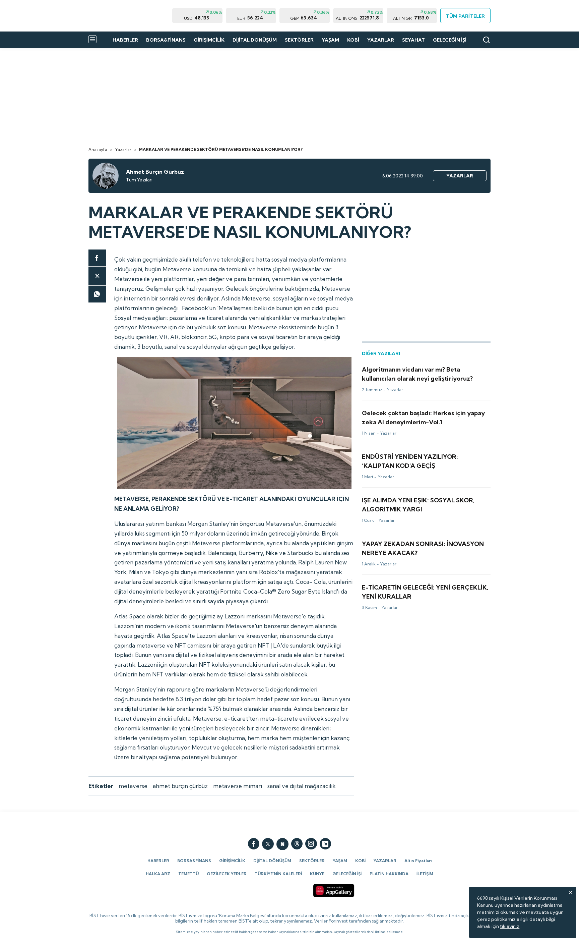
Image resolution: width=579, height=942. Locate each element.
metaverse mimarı (237, 785)
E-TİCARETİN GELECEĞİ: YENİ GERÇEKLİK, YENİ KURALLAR (414, 589)
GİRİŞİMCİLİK (209, 40)
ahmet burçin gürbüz (180, 785)
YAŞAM (330, 40)
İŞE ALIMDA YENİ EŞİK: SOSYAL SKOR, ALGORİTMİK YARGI (425, 499)
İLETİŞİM (424, 873)
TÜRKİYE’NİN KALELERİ (278, 873)
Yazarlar (123, 149)
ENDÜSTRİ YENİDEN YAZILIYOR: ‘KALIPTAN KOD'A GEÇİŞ (425, 455)
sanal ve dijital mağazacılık (301, 785)
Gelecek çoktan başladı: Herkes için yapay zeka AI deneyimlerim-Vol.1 (417, 414)
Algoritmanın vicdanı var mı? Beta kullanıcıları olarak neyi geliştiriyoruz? (424, 371)
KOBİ (353, 40)
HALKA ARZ (158, 873)
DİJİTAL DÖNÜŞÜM (255, 40)
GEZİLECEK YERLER (227, 873)
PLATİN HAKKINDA (389, 873)
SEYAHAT (413, 40)
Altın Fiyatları (418, 860)
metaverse (133, 785)
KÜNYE (317, 873)
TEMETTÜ (188, 873)
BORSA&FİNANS (166, 40)
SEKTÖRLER (299, 40)
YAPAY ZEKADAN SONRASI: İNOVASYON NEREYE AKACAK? (416, 545)
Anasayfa (97, 149)
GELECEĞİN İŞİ (449, 40)
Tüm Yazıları (139, 180)
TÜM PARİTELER (465, 16)
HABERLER (125, 40)
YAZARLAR (380, 40)
